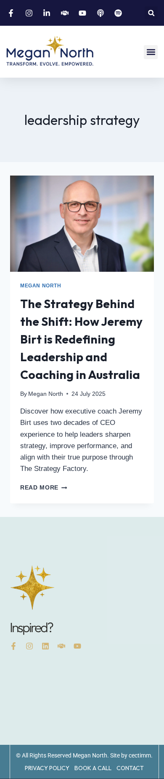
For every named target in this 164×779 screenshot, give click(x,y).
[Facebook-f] (13, 646)
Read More (43, 487)
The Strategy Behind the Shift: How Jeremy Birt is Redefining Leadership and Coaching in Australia (81, 339)
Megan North (40, 286)
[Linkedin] (45, 646)
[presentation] (82, 224)
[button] (151, 12)
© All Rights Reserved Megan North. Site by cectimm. (84, 755)
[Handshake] (61, 646)
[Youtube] (77, 646)
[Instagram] (29, 646)
